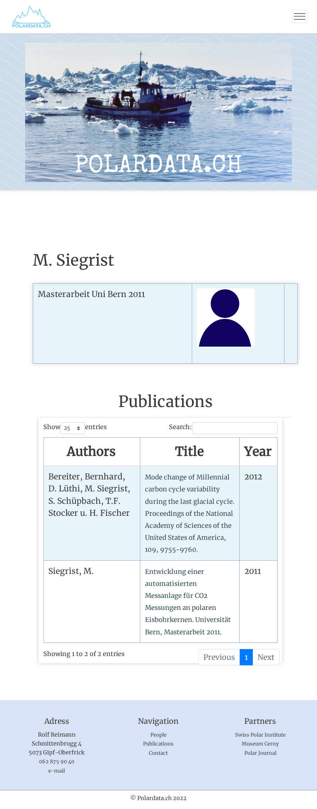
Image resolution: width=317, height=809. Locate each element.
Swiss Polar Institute (260, 735)
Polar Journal (260, 753)
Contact (158, 753)
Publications (158, 743)
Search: (180, 427)
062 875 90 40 (56, 761)
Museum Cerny (260, 743)
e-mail (56, 771)
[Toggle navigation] (299, 16)
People (158, 735)
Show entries (75, 427)
